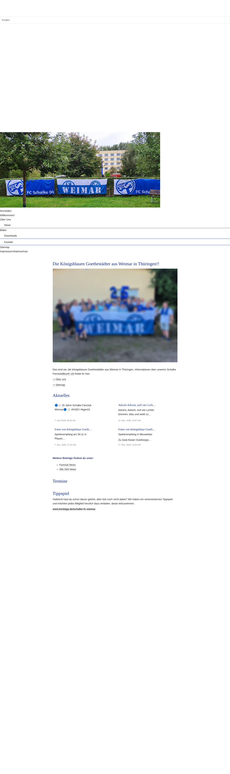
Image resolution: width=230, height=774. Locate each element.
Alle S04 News (67, 469)
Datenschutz (21, 251)
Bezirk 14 (68, 373)
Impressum (6, 251)
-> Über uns (59, 379)
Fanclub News (67, 465)
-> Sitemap (59, 385)
